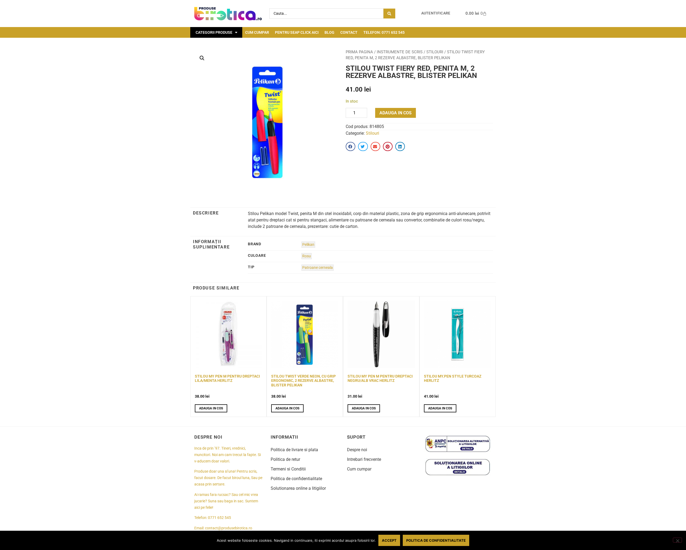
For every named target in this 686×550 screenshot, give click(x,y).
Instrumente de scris (400, 52)
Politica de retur (285, 459)
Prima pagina (359, 52)
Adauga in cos (395, 112)
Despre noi (357, 449)
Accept (389, 540)
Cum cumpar (257, 32)
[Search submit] (389, 13)
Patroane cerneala (317, 267)
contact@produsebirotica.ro (228, 528)
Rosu (306, 256)
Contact (348, 32)
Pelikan (308, 244)
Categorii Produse (214, 32)
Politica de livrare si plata (294, 449)
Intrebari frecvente (364, 459)
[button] (202, 58)
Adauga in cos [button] (211, 408)
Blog (329, 32)
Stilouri (434, 52)
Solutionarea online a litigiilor (298, 488)
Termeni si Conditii (288, 469)
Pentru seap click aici (297, 32)
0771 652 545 (219, 517)
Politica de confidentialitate (296, 478)
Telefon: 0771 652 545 (384, 32)
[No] (677, 540)
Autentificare (435, 13)
